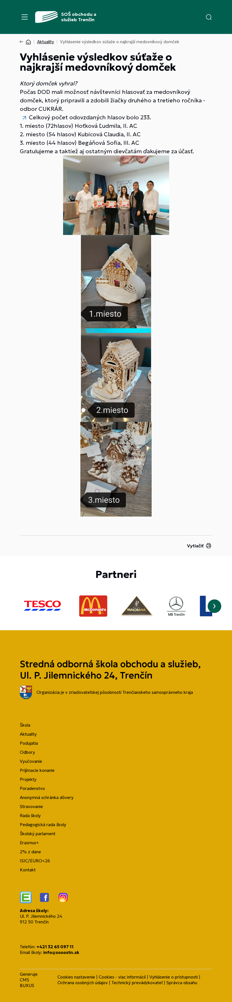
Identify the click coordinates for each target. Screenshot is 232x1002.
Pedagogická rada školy (43, 824)
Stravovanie (31, 806)
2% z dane (30, 851)
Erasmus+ (29, 842)
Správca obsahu (181, 982)
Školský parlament (37, 833)
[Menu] (24, 16)
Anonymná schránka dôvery (47, 797)
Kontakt (28, 870)
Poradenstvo (32, 788)
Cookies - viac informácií (122, 977)
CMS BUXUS (27, 982)
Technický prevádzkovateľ (137, 982)
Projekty (28, 779)
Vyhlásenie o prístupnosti (173, 977)
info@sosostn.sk (61, 952)
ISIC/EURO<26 (35, 860)
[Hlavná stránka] (28, 41)
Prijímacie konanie (37, 770)
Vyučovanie (31, 761)
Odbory (27, 752)
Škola (25, 725)
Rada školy (30, 815)
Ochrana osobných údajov (82, 982)
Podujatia (29, 743)
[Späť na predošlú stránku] (22, 42)
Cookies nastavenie (76, 977)
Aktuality (45, 41)
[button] (208, 17)
